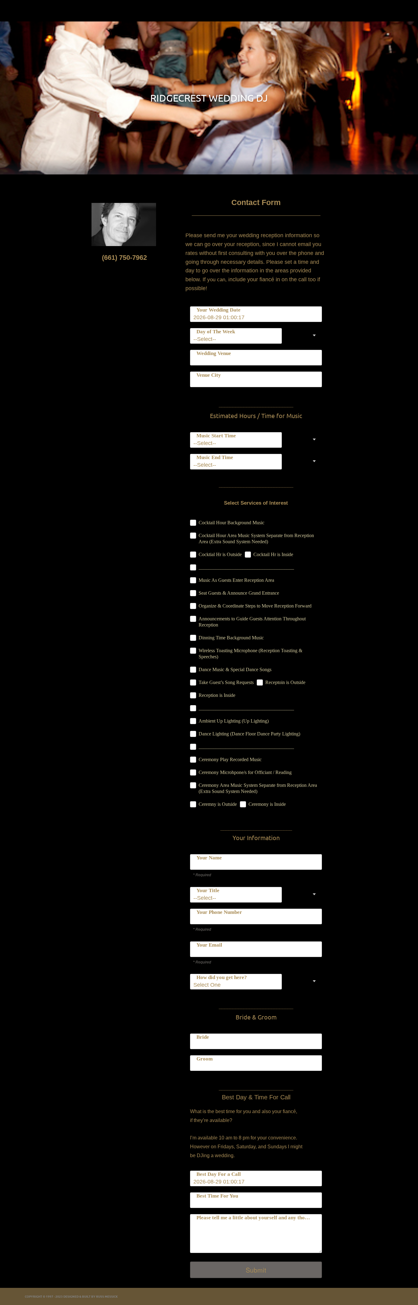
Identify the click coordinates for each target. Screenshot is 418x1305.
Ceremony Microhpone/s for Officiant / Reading (245, 772)
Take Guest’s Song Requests (226, 682)
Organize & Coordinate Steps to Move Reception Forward (255, 605)
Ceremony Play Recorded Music (230, 759)
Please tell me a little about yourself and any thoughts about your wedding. (255, 1218)
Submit (256, 1269)
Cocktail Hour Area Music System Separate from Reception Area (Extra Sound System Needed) (256, 538)
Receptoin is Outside (285, 682)
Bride (202, 1037)
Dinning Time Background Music (231, 637)
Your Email (209, 945)
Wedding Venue (213, 353)
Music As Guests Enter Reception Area (236, 580)
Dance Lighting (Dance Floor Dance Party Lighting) (249, 733)
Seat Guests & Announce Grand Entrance (239, 593)
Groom (204, 1059)
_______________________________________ (246, 567)
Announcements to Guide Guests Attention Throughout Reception (252, 621)
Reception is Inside (217, 695)
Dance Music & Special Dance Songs (235, 669)
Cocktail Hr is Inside (273, 554)
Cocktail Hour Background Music (231, 522)
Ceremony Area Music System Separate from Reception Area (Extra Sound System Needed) (258, 788)
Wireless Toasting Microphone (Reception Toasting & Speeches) (250, 653)
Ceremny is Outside (218, 804)
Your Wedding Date (218, 310)
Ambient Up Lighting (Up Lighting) (234, 721)
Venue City (208, 375)
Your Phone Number (219, 912)
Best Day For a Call (218, 1174)
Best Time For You (217, 1196)
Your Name (209, 858)
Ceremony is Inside (267, 804)
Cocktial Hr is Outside (220, 554)
